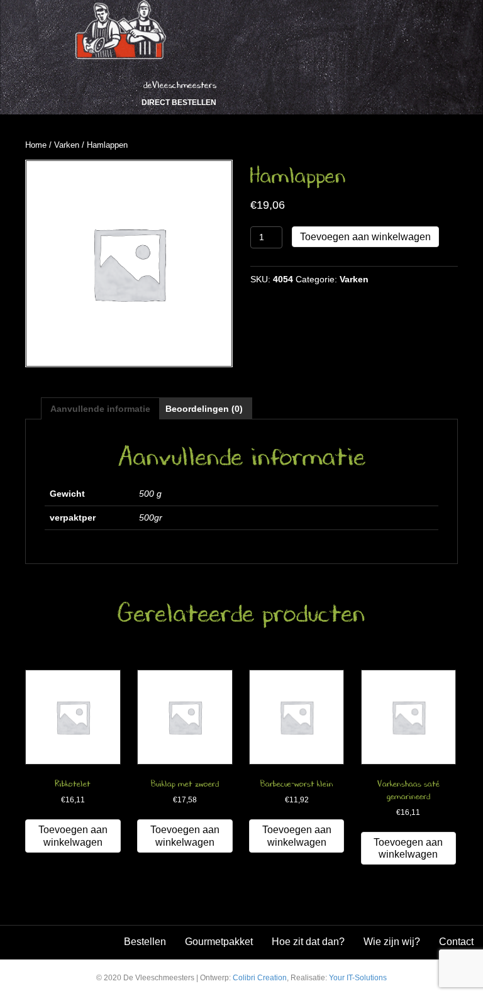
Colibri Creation (260, 977)
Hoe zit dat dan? (308, 941)
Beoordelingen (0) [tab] (204, 409)
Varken (66, 145)
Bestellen (145, 941)
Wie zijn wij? (392, 941)
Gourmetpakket (219, 941)
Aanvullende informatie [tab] (100, 409)
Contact (456, 941)
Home (36, 145)
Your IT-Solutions (358, 977)
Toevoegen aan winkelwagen (365, 236)
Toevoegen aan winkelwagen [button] (73, 835)
